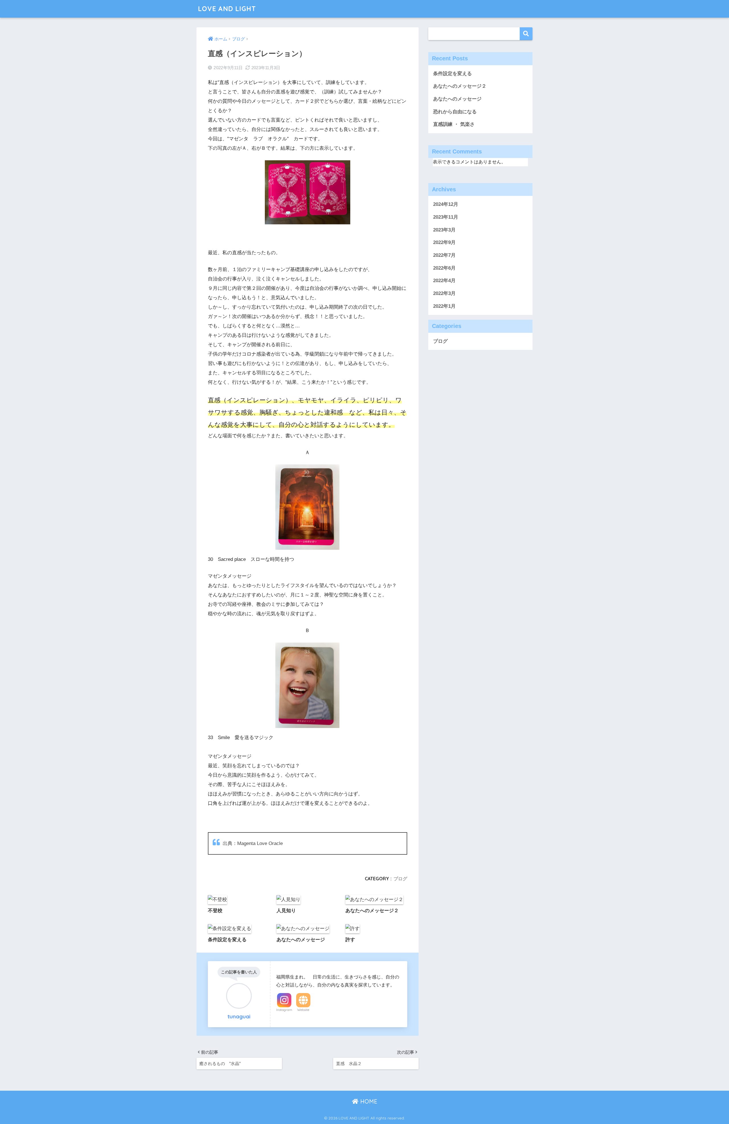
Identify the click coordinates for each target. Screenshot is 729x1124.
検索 (526, 33)
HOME (368, 1101)
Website (303, 1010)
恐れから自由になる (455, 111)
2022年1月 (444, 306)
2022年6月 (444, 268)
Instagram (284, 1010)
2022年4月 (444, 280)
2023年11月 (445, 217)
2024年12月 (445, 204)
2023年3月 (444, 230)
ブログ (400, 878)
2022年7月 (444, 255)
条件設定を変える (452, 73)
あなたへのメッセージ (457, 99)
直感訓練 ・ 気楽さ (454, 124)
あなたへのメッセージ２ (459, 86)
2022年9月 (444, 242)
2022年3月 (444, 293)
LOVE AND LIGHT (227, 9)
